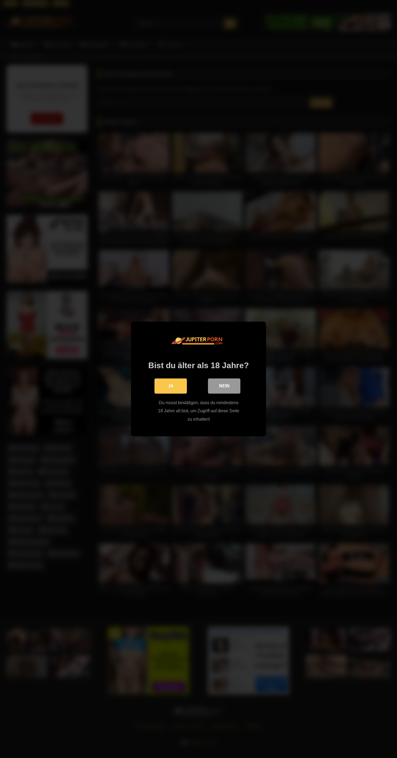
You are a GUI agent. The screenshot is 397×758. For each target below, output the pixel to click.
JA (171, 386)
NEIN (224, 386)
